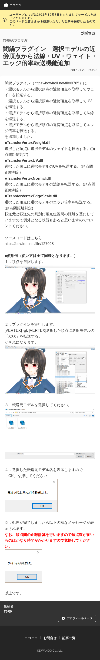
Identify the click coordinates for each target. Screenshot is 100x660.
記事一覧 (68, 638)
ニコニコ (15, 5)
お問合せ (50, 638)
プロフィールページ (79, 618)
